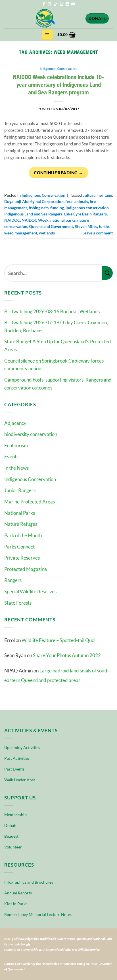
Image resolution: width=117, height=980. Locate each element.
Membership (15, 814)
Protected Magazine (25, 569)
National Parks (19, 513)
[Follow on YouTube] (73, 4)
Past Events (14, 769)
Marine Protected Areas (29, 502)
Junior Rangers (19, 490)
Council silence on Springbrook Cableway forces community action (54, 365)
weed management (20, 232)
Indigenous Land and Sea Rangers (33, 213)
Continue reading (58, 172)
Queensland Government (51, 226)
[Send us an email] (61, 4)
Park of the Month (23, 535)
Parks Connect (19, 547)
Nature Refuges (20, 524)
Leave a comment (97, 232)
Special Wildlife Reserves (30, 591)
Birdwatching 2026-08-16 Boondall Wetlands (52, 311)
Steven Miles (86, 226)
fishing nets (39, 207)
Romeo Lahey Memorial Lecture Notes (38, 914)
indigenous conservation (87, 207)
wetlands (47, 232)
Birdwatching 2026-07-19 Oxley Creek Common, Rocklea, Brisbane (56, 326)
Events (11, 457)
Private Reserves (22, 558)
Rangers (13, 580)
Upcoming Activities (22, 747)
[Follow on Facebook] (44, 4)
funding (57, 207)
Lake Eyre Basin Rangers (85, 213)
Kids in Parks (15, 903)
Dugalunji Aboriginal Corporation (34, 201)
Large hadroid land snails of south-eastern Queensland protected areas (57, 675)
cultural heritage (97, 195)
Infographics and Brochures (28, 882)
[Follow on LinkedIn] (67, 4)
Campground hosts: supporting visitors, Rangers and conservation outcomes (58, 384)
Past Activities (17, 758)
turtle (104, 226)
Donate (10, 825)
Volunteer (13, 846)
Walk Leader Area (19, 779)
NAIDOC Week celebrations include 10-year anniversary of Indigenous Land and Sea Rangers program (58, 84)
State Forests (18, 603)
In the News (16, 468)
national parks (63, 220)
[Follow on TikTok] (55, 4)
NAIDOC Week (35, 220)
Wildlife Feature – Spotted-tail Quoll (59, 640)
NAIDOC (12, 220)
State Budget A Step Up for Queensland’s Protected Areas (57, 345)
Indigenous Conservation (30, 479)
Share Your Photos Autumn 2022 (67, 655)
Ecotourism (16, 445)
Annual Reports (18, 892)
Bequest (11, 836)
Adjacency (15, 423)
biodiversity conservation (30, 434)
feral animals (76, 201)
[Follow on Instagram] (49, 4)
